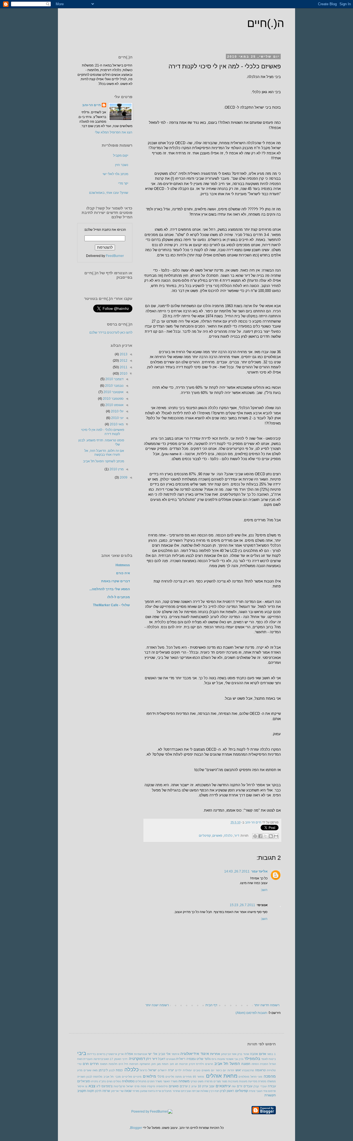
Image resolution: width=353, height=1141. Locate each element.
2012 (123, 361)
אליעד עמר (259, 871)
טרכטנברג (248, 1070)
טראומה (260, 1070)
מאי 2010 (116, 424)
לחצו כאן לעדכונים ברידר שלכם (110, 332)
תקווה (90, 1090)
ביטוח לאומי (268, 1059)
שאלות (204, 1090)
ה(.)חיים (265, 23)
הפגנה (245, 1064)
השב (264, 890)
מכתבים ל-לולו (118, 597)
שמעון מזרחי (139, 1090)
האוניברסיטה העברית (96, 1059)
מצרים (217, 1081)
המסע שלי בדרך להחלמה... (109, 589)
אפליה (129, 1054)
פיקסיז (151, 1086)
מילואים (149, 1076)
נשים (110, 1081)
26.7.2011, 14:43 (237, 871)
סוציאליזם (83, 1081)
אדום (262, 1054)
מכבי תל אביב (112, 1076)
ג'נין (241, 1059)
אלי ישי (152, 1054)
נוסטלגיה (128, 1081)
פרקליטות (119, 1086)
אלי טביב (164, 1054)
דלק (148, 1059)
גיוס (214, 1059)
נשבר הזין (121, 165)
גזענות (221, 1059)
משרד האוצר (170, 1081)
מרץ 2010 (116, 469)
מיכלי (160, 1076)
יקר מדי (123, 183)
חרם (86, 1064)
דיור (236, 835)
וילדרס (200, 1063)
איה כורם (123, 573)
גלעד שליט (203, 1059)
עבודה (272, 1086)
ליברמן (103, 1070)
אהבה (254, 1054)
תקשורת (270, 1095)
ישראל (152, 1070)
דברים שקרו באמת (115, 581)
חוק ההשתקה (148, 1063)
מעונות (243, 1081)
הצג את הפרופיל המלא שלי (113, 132)
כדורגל (143, 1070)
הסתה (255, 1063)
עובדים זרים (244, 1086)
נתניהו (94, 1081)
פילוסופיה (162, 1086)
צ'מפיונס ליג (105, 1086)
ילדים (178, 1070)
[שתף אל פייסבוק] (260, 836)
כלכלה (228, 835)
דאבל (161, 1059)
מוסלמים (244, 1076)
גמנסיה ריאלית (186, 1059)
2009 (123, 477)
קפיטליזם (205, 835)
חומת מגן (163, 1063)
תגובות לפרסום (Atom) (251, 1013)
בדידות (91, 1054)
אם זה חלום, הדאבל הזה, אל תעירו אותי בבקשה (104, 453)
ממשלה (271, 1081)
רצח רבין (214, 1090)
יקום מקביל (120, 155)
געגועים (170, 1059)
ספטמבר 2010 (113, 399)
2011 (123, 367)
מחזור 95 (198, 1076)
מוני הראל (256, 1076)
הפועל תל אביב (227, 1063)
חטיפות (133, 1063)
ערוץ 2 (193, 1086)
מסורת (262, 1081)
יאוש (238, 1070)
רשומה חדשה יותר (266, 1005)
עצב (211, 1086)
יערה (171, 1070)
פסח (143, 1086)
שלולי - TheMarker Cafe (111, 605)
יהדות (231, 1070)
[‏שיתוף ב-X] (265, 836)
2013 (123, 354)
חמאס (104, 1063)
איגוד (204, 1053)
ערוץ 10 (203, 1086)
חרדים (94, 1064)
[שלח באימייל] (276, 836)
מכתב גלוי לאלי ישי (115, 174)
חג (176, 1063)
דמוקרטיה (137, 1058)
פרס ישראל (133, 1086)
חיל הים (123, 1063)
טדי (79, 1063)
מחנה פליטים (173, 1076)
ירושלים (162, 1070)
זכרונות (183, 1063)
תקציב (81, 1091)
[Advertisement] (104, 516)
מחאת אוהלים (221, 1076)
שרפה (106, 1090)
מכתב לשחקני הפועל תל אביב (103, 461)
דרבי (124, 1059)
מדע (79, 1070)
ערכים (184, 1086)
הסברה (264, 1063)
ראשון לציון (227, 1090)
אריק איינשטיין (115, 1054)
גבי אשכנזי (232, 1059)
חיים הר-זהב (252, 822)
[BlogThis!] (271, 836)
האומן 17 (115, 1059)
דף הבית (211, 1005)
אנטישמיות (140, 1054)
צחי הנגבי (261, 1090)
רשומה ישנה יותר (157, 1005)
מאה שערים (91, 1070)
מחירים (187, 1076)
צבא (92, 1086)
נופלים (117, 1081)
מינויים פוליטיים (131, 1076)
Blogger (136, 1128)
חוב (172, 1063)
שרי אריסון (117, 1090)
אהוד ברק (243, 1054)
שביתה (196, 1090)
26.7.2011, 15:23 (242, 905)
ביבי (81, 1053)
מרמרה (208, 1081)
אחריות (215, 1054)
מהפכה (270, 1076)
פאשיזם (217, 835)
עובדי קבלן (260, 1086)
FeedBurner (115, 256)
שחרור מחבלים (171, 1090)
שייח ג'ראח (154, 1090)
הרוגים (209, 1063)
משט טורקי (197, 1081)
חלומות (113, 1063)
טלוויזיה (271, 1070)
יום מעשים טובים (204, 1070)
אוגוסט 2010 (114, 405)
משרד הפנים (154, 1081)
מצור (224, 1081)
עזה (234, 1086)
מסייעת (252, 1081)
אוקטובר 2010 (113, 392)
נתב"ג (102, 1081)
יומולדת (187, 1070)
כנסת (119, 1070)
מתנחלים (140, 1081)
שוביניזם (186, 1090)
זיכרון (192, 1063)
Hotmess (123, 565)
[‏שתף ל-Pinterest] (255, 836)
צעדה (252, 1090)
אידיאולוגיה (189, 1053)
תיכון (98, 1090)
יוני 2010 (117, 418)
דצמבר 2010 (114, 379)
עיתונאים (223, 1086)
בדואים (101, 1054)
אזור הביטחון (229, 1054)
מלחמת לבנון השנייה (89, 1076)
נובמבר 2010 (114, 386)
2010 (123, 373)
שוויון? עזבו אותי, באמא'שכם (108, 193)
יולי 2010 (117, 411)
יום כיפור (221, 1070)
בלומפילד (252, 1058)
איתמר (175, 1054)
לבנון (112, 1070)
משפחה (183, 1081)
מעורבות (233, 1081)
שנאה (128, 1090)
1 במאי (271, 1054)
